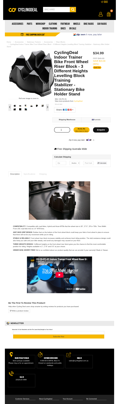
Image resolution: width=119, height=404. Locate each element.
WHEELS (76, 24)
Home (9, 42)
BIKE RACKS (89, 24)
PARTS (29, 24)
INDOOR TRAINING (49, 28)
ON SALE (72, 28)
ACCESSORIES (17, 24)
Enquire (101, 130)
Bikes (63, 28)
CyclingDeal (78, 101)
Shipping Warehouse (67, 119)
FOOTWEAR (65, 24)
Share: (59, 110)
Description (15, 174)
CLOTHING (53, 24)
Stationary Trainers (34, 42)
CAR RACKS (102, 24)
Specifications (29, 174)
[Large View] (15, 106)
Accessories (19, 42)
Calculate (102, 163)
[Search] (73, 9)
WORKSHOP (40, 24)
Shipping (43, 174)
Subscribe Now (58, 336)
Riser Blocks (60, 42)
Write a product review (20, 311)
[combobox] (56, 9)
